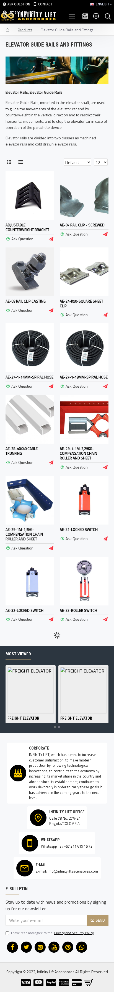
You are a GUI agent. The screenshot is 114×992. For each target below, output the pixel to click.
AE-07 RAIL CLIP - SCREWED (82, 225)
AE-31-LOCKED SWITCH (79, 529)
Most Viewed (18, 653)
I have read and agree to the (52, 932)
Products (25, 30)
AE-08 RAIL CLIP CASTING (26, 301)
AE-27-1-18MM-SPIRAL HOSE (84, 377)
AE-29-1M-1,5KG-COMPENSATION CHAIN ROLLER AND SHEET (24, 534)
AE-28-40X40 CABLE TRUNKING (22, 451)
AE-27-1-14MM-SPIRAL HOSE (29, 377)
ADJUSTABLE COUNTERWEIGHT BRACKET (27, 227)
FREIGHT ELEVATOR (23, 718)
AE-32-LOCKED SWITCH (24, 610)
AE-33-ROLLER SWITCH (78, 610)
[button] (55, 727)
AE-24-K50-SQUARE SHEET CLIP (81, 303)
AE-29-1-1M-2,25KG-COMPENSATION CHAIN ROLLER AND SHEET (78, 453)
